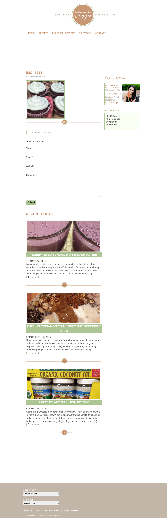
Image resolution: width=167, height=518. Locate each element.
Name (29, 148)
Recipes (43, 33)
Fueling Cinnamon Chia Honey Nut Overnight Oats (64, 328)
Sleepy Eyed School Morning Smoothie (64, 254)
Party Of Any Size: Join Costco (64, 402)
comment (33, 276)
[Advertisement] (138, 51)
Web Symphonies (56, 515)
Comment (31, 175)
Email (29, 157)
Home (31, 33)
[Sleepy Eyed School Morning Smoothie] (63, 236)
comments (34, 352)
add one (47, 132)
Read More (110, 103)
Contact (100, 33)
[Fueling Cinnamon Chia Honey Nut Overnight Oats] (63, 308)
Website (30, 166)
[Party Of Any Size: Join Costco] (63, 384)
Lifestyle (85, 33)
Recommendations (63, 33)
